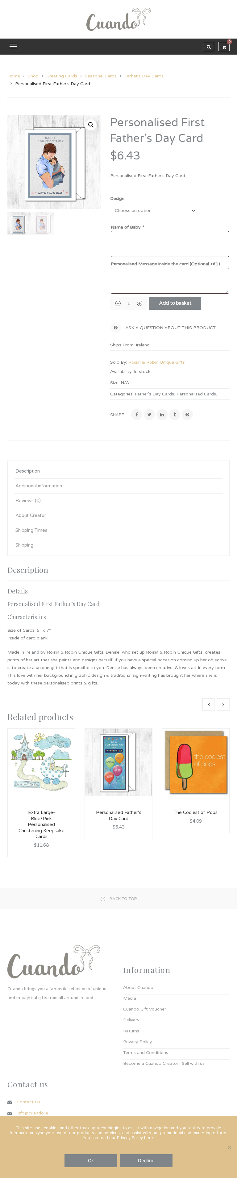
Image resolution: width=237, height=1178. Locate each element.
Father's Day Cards (144, 76)
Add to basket (175, 303)
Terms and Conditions (145, 1052)
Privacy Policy (137, 1041)
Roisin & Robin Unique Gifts (156, 362)
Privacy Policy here (135, 1137)
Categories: (122, 394)
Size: (114, 382)
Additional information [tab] (38, 486)
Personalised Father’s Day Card (118, 815)
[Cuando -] (118, 19)
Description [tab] (27, 471)
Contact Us (28, 1102)
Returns (131, 1031)
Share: (117, 414)
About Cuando (138, 987)
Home (13, 76)
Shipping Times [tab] (31, 530)
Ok (91, 1161)
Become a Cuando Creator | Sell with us (164, 1063)
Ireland (32, 652)
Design (117, 198)
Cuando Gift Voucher (144, 1009)
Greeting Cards (61, 76)
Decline (146, 1161)
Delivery (131, 1020)
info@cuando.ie (32, 1113)
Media (129, 998)
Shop (33, 76)
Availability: (121, 371)
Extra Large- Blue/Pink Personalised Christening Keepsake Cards (41, 824)
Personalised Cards (196, 394)
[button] (91, 124)
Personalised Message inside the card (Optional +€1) (165, 264)
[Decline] (229, 1147)
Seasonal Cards (101, 76)
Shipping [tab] (24, 545)
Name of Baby (127, 227)
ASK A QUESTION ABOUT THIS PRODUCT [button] (170, 327)
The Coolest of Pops (196, 812)
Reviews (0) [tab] (28, 500)
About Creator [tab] (30, 515)
